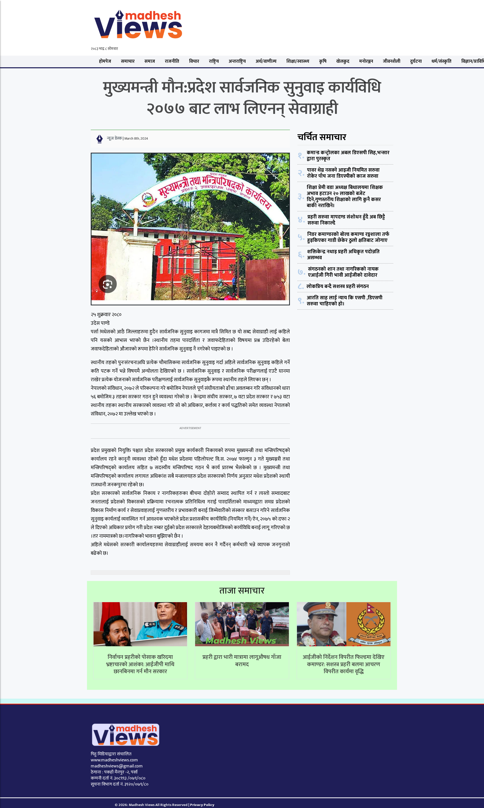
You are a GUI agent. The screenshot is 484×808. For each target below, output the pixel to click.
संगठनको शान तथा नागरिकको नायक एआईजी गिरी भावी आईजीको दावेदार (343, 272)
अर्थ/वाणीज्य (266, 61)
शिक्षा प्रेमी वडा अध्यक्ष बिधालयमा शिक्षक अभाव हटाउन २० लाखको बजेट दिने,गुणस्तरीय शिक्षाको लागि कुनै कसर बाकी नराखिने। (345, 196)
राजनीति (172, 61)
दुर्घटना (416, 61)
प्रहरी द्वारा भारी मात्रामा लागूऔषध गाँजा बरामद (241, 661)
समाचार (128, 61)
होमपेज (105, 61)
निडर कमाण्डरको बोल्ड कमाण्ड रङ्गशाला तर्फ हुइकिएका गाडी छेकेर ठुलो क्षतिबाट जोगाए (348, 237)
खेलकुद (342, 61)
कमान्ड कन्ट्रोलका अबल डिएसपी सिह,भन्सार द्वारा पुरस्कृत (348, 156)
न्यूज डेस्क (114, 138)
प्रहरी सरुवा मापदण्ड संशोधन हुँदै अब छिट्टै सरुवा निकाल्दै (346, 220)
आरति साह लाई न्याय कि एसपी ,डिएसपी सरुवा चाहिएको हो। (344, 301)
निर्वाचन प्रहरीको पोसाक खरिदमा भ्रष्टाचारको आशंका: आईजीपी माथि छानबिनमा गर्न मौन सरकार (140, 664)
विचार (194, 61)
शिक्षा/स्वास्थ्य (297, 61)
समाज (149, 61)
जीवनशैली (391, 61)
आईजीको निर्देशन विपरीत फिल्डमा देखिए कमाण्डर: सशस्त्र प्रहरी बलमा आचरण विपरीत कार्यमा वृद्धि (343, 664)
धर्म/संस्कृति (441, 61)
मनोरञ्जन (366, 61)
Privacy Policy (202, 805)
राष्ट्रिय (214, 61)
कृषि (322, 61)
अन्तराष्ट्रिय (237, 61)
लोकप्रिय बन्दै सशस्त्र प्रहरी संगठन (338, 286)
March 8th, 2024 (136, 138)
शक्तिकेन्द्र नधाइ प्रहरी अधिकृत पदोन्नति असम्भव (343, 255)
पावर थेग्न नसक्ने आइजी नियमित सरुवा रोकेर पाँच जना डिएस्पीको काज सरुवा (343, 173)
